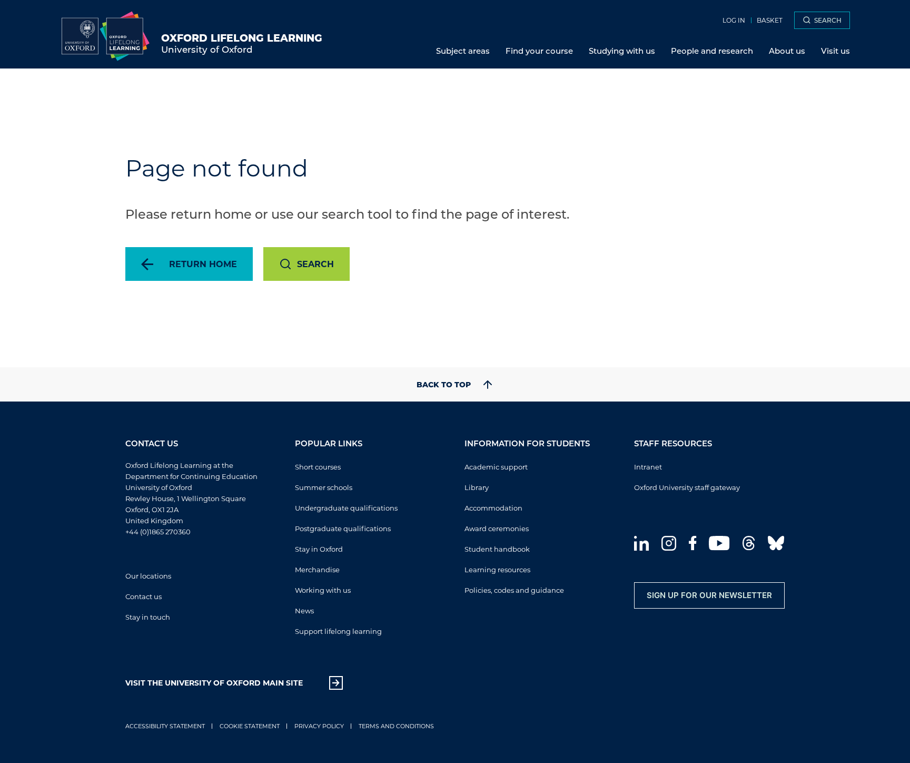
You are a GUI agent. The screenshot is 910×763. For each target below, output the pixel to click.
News (304, 610)
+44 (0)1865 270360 (158, 531)
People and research (712, 50)
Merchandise (317, 569)
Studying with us (622, 50)
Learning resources (497, 569)
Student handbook (497, 548)
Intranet (648, 466)
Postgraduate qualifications (343, 528)
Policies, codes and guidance (514, 589)
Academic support (496, 466)
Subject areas (463, 50)
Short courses (318, 466)
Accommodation (493, 507)
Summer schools (323, 487)
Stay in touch (147, 616)
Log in (734, 20)
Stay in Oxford (319, 548)
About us (787, 50)
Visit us (835, 50)
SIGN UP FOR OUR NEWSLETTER (709, 595)
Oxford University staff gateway (687, 487)
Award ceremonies (496, 528)
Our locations (148, 575)
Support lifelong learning (338, 631)
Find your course (539, 50)
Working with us (323, 589)
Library (476, 487)
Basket (770, 20)
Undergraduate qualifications (346, 507)
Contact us (143, 596)
